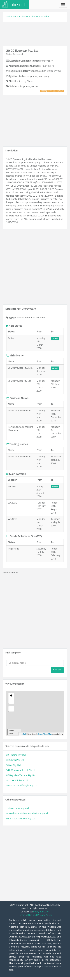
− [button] (11, 701)
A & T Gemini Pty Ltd (17, 780)
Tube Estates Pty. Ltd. (17, 808)
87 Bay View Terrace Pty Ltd (21, 775)
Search (57, 670)
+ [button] (11, 695)
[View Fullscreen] (11, 709)
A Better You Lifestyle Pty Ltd (21, 785)
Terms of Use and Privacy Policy (35, 915)
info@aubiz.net (41, 911)
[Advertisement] (35, 33)
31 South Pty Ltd (15, 759)
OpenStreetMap (45, 733)
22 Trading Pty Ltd (16, 754)
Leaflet (23, 733)
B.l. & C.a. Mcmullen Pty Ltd (20, 818)
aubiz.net (11, 16)
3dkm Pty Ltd (13, 765)
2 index (34, 16)
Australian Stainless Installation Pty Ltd (27, 813)
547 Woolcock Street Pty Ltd (21, 770)
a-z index (23, 16)
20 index (44, 16)
